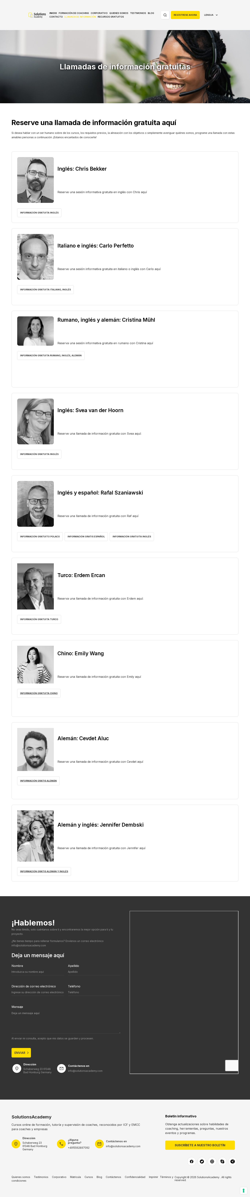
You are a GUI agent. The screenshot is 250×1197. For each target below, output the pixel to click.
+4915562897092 (78, 1147)
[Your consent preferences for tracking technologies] (243, 1190)
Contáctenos (113, 1177)
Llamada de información (80, 16)
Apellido (73, 966)
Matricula (75, 1177)
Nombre (17, 966)
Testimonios (138, 13)
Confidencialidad (135, 1177)
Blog (151, 13)
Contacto (56, 16)
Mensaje (17, 1007)
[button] (74, 13)
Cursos (89, 1177)
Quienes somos (118, 13)
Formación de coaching (74, 13)
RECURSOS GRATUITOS (111, 16)
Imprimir (153, 1177)
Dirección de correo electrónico (34, 986)
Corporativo (99, 13)
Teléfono (74, 986)
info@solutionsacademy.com (29, 945)
